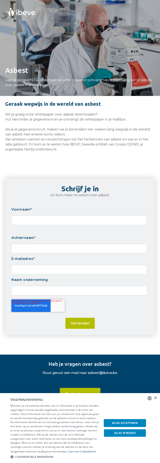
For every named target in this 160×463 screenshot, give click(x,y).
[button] (55, 457)
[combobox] (150, 398)
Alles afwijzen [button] (125, 433)
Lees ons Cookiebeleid (82, 451)
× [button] (155, 398)
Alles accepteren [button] (125, 423)
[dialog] (80, 428)
